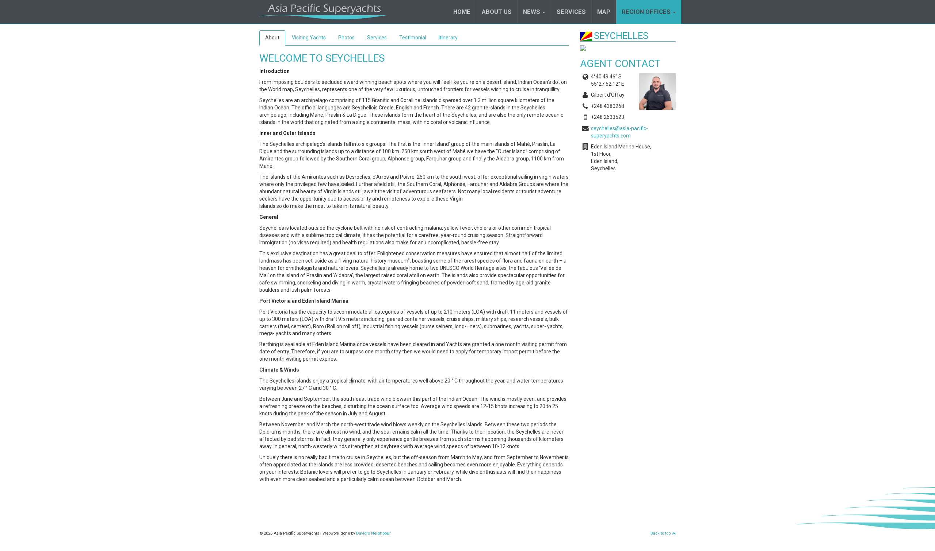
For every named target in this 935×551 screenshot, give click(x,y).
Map (603, 11)
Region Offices (647, 11)
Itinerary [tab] (448, 37)
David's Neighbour (373, 533)
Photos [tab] (346, 37)
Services (571, 11)
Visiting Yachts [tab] (309, 37)
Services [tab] (377, 37)
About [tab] (272, 37)
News (532, 11)
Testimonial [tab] (412, 37)
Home (461, 11)
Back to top (661, 533)
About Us (497, 11)
